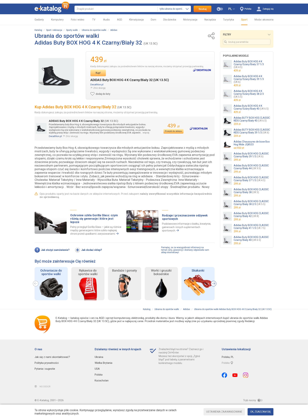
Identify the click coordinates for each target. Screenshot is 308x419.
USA (97, 368)
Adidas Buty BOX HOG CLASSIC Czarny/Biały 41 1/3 (251, 226)
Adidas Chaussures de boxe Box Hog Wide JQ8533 (252, 143)
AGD (119, 19)
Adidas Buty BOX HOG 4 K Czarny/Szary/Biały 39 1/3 (249, 79)
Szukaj (203, 8)
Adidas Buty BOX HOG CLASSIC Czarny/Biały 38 (251, 191)
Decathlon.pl (96, 84)
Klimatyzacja (136, 19)
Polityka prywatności (47, 362)
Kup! (98, 72)
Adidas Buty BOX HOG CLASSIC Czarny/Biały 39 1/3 (251, 155)
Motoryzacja (190, 19)
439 (173, 126)
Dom (153, 19)
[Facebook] (224, 375)
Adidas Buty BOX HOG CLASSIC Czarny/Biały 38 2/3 (251, 203)
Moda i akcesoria (264, 19)
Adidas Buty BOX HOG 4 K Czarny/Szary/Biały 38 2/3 (249, 94)
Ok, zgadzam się (260, 411)
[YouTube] (235, 375)
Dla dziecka (169, 19)
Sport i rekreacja (54, 30)
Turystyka (228, 19)
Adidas (113, 30)
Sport (244, 19)
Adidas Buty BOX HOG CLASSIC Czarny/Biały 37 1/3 (251, 179)
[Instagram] (245, 375)
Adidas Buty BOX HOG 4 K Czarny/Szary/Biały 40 (251, 107)
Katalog (38, 30)
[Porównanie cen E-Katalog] (52, 9)
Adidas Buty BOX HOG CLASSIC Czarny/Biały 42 (251, 215)
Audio (106, 19)
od (239, 147)
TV (94, 19)
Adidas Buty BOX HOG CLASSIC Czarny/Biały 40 (251, 238)
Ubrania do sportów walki (94, 30)
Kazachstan (102, 380)
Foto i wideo (77, 19)
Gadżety (39, 19)
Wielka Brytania (103, 362)
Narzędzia (210, 19)
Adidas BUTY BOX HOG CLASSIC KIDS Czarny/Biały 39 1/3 (252, 131)
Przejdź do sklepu (173, 131)
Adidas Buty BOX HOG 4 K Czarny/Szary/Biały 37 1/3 (249, 64)
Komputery (57, 19)
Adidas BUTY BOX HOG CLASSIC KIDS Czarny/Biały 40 (252, 119)
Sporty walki (72, 30)
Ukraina (99, 357)
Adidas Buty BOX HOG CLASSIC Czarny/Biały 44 (251, 167)
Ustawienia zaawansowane (224, 411)
